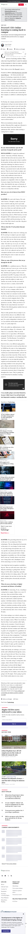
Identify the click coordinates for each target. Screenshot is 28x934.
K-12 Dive (12, 20)
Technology (10, 702)
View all (3, 863)
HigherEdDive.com (10, 13)
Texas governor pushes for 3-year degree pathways (14, 811)
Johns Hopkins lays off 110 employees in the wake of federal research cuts (11, 753)
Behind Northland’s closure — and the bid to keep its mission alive (13, 780)
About (2, 884)
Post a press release (11, 863)
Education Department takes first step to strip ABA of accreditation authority (14, 796)
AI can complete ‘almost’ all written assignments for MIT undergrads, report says (14, 804)
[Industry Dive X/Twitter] (8, 875)
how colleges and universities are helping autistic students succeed (12, 692)
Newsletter (3, 891)
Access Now (6, 931)
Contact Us (4, 889)
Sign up (21, 4)
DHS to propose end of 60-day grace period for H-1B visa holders (14, 818)
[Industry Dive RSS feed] (11, 875)
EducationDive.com (10, 11)
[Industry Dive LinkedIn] (2, 875)
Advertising (15, 886)
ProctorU (17, 69)
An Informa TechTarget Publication (14, 1)
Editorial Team (4, 886)
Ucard (5, 106)
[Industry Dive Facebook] (5, 875)
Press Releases (5, 897)
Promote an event (17, 894)
